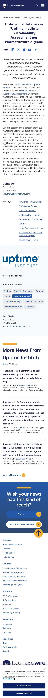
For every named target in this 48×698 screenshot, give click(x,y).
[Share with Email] (30, 50)
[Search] (37, 6)
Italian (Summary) (22, 296)
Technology (24, 219)
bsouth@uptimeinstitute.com (16, 194)
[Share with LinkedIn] (13, 50)
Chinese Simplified (13, 306)
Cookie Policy (8, 679)
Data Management (27, 210)
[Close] (44, 669)
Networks (23, 202)
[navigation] (42, 5)
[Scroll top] (38, 533)
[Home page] (13, 6)
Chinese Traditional (33, 301)
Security (22, 223)
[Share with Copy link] (35, 50)
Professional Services (29, 206)
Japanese (30, 306)
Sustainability (25, 215)
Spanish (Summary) (23, 291)
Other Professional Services (31, 228)
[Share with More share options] (41, 50)
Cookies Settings (24, 686)
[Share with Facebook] (24, 50)
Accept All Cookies (24, 693)
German (39, 291)
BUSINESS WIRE (23, 84)
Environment (38, 219)
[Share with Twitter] (18, 50)
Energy (36, 215)
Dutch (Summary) (12, 301)
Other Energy (36, 202)
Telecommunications (28, 240)
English (7, 291)
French (7, 296)
